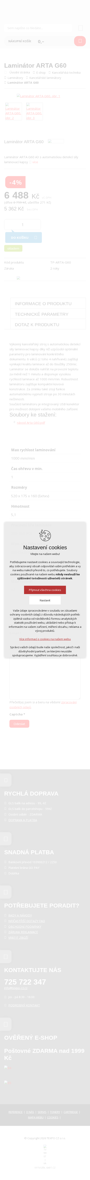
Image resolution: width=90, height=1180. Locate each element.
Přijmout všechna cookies (45, 590)
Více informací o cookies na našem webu (45, 639)
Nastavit (45, 600)
